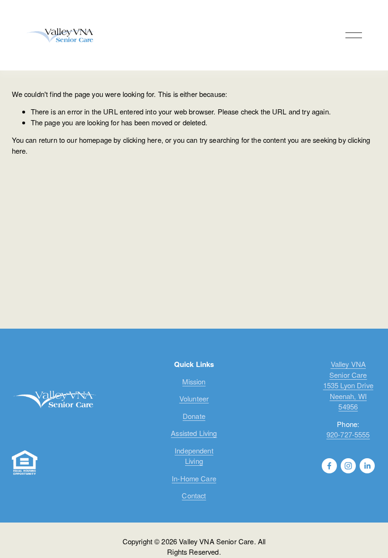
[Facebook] (329, 465)
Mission (193, 381)
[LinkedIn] (367, 465)
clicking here (142, 140)
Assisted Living (194, 433)
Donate (194, 416)
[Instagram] (348, 465)
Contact (194, 495)
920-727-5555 (348, 434)
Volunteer (194, 398)
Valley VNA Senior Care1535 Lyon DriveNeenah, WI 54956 (348, 385)
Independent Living (194, 455)
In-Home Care (194, 478)
